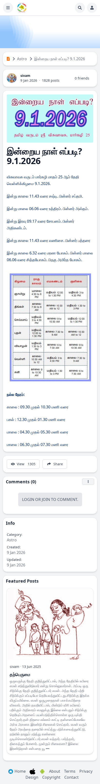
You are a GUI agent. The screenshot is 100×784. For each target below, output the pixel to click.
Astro (22, 58)
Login (28, 499)
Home (20, 771)
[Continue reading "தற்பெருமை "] (47, 748)
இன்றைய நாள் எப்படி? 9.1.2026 (59, 58)
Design (31, 777)
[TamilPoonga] (22, 8)
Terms (69, 771)
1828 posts (50, 80)
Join (46, 499)
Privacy (85, 771)
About (54, 771)
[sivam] (12, 77)
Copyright (51, 777)
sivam (25, 75)
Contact (71, 777)
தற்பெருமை (20, 674)
